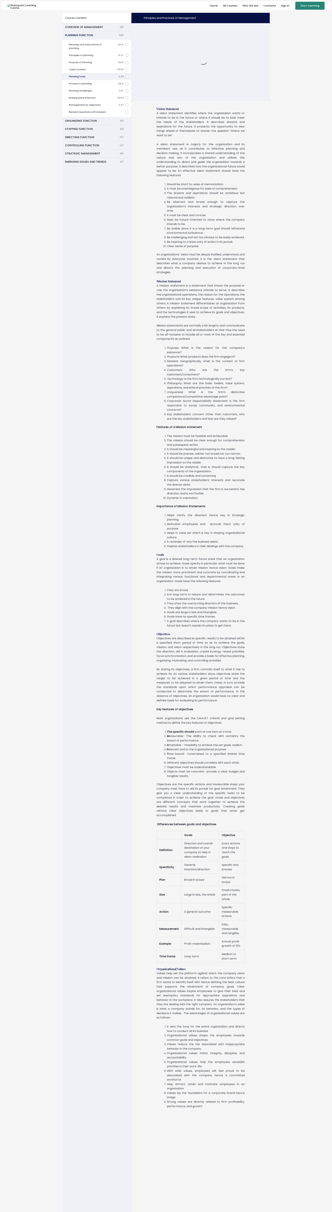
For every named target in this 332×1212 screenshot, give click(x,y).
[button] (310, 6)
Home (214, 5)
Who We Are (250, 5)
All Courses (230, 5)
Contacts (270, 5)
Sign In (285, 5)
